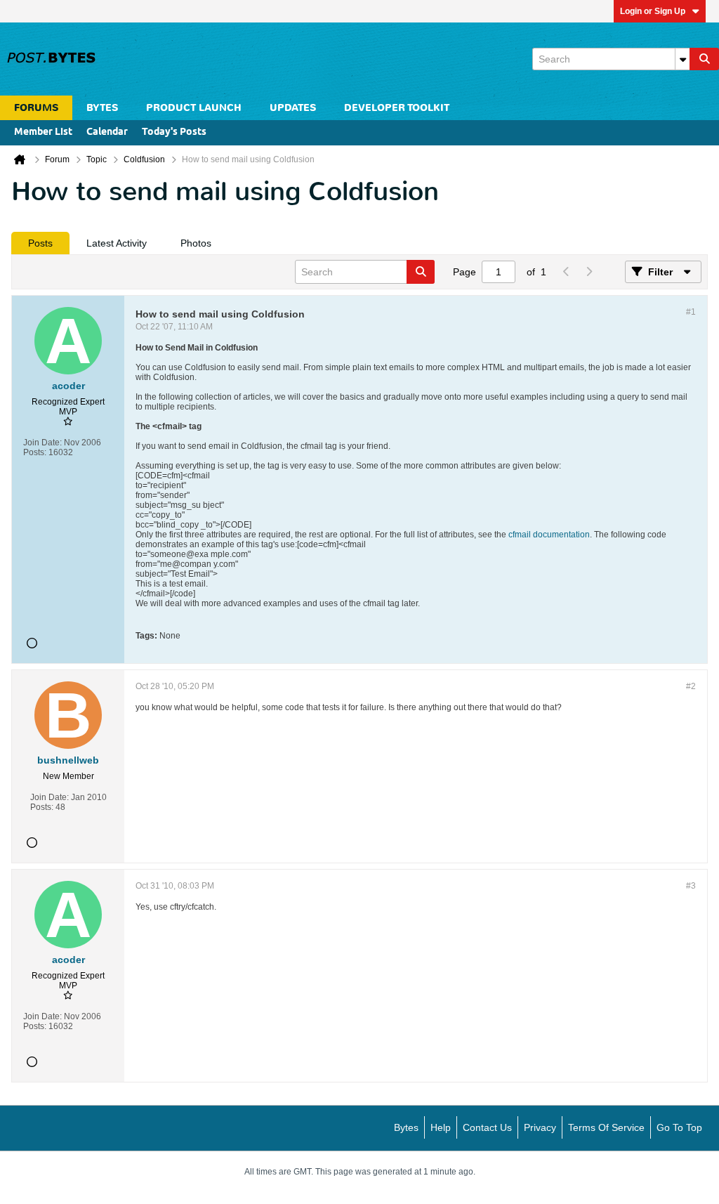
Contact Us (487, 1127)
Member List (43, 132)
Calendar (107, 132)
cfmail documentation (549, 534)
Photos (195, 243)
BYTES (102, 107)
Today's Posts (174, 132)
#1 (691, 312)
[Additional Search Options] (682, 59)
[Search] (704, 59)
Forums (36, 107)
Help (440, 1127)
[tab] (40, 243)
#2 (691, 686)
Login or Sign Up (652, 11)
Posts (40, 243)
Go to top (679, 1127)
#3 (691, 886)
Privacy (540, 1127)
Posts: (34, 452)
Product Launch (194, 107)
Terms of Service (606, 1127)
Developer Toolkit (396, 107)
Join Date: (42, 442)
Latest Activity (116, 243)
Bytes (406, 1127)
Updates (293, 107)
